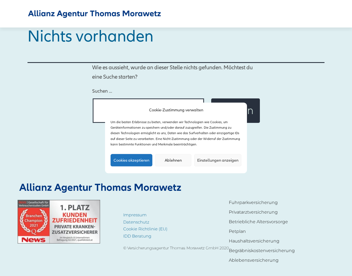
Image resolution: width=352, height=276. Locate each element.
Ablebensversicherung (254, 260)
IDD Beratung (137, 236)
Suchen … (102, 91)
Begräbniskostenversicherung (262, 250)
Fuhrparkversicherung (253, 202)
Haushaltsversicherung (254, 241)
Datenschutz (136, 222)
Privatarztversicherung (253, 212)
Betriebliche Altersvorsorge (258, 221)
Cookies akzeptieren (131, 160)
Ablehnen (173, 160)
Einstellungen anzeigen (217, 160)
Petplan (237, 231)
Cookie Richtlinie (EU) (145, 228)
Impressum (135, 214)
